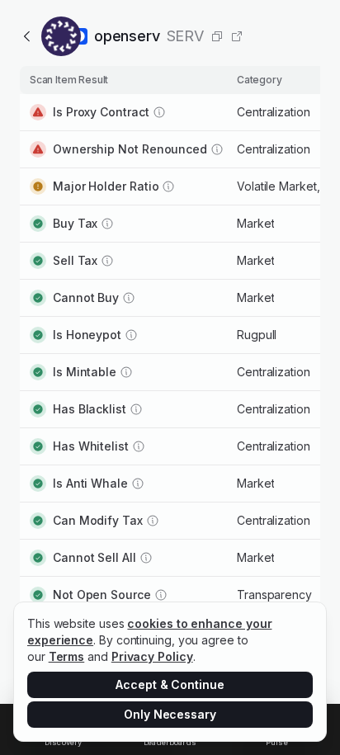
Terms (67, 656)
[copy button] (217, 36)
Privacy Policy (152, 656)
